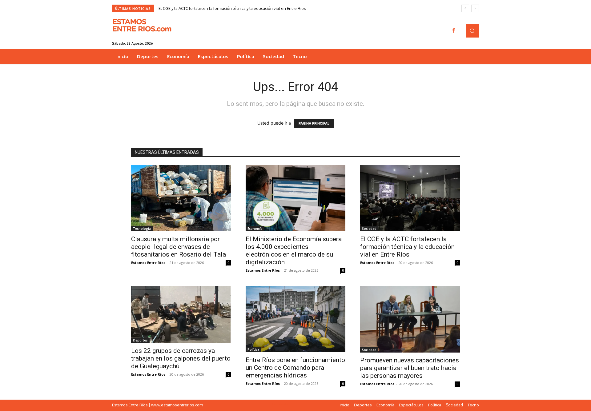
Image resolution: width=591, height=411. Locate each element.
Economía (255, 228)
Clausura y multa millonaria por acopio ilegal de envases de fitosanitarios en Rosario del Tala (178, 246)
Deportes (140, 340)
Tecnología (142, 228)
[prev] (465, 8)
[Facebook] (454, 30)
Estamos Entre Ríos (148, 262)
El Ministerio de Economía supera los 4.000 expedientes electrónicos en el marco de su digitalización (294, 250)
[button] (472, 30)
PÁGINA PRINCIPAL (314, 123)
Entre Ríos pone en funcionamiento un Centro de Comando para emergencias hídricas (295, 367)
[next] (475, 8)
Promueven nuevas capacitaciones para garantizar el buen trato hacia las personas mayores (409, 368)
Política (253, 349)
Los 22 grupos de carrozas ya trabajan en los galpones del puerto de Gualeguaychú (181, 358)
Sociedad (369, 228)
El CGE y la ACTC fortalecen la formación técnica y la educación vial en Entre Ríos (232, 8)
